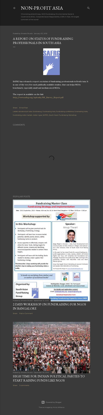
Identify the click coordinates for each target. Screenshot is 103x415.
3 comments (24, 385)
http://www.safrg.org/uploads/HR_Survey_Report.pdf (38, 97)
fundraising (37, 111)
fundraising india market (22, 115)
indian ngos (37, 115)
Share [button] (15, 108)
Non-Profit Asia (42, 8)
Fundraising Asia (49, 111)
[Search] (88, 7)
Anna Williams (58, 407)
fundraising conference (65, 111)
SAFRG (45, 115)
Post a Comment (26, 313)
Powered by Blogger (54, 402)
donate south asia (25, 111)
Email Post (23, 108)
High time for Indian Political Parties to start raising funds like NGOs (49, 378)
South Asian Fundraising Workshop (62, 115)
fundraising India (81, 111)
